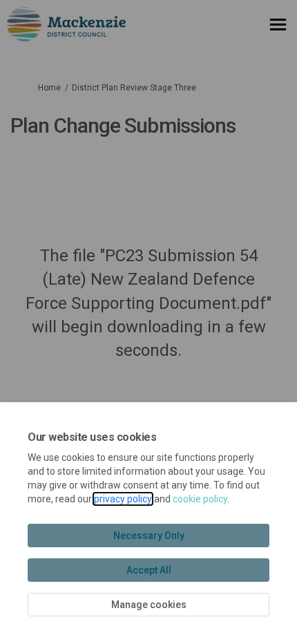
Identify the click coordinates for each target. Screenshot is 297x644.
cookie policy (200, 498)
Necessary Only (148, 535)
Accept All (148, 570)
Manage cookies (148, 604)
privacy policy (123, 498)
